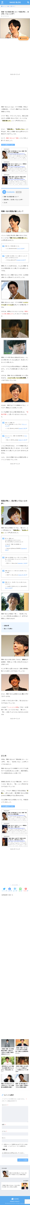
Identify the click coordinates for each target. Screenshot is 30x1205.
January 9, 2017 (22, 428)
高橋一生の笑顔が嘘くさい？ (11, 196)
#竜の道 (7, 546)
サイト (4, 1138)
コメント (5, 1105)
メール (4, 1131)
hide (19, 192)
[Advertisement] (15, 57)
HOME (16, 1199)
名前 (4, 1124)
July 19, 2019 (20, 248)
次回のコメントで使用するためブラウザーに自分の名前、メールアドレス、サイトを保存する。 (15, 1145)
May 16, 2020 (8, 588)
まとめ (5, 202)
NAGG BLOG (15, 2)
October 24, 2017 (20, 260)
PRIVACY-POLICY (15, 1201)
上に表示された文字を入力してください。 (13, 1153)
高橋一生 (10, 895)
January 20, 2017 (22, 574)
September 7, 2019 (22, 563)
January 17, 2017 (22, 440)
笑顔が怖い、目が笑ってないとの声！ (13, 199)
